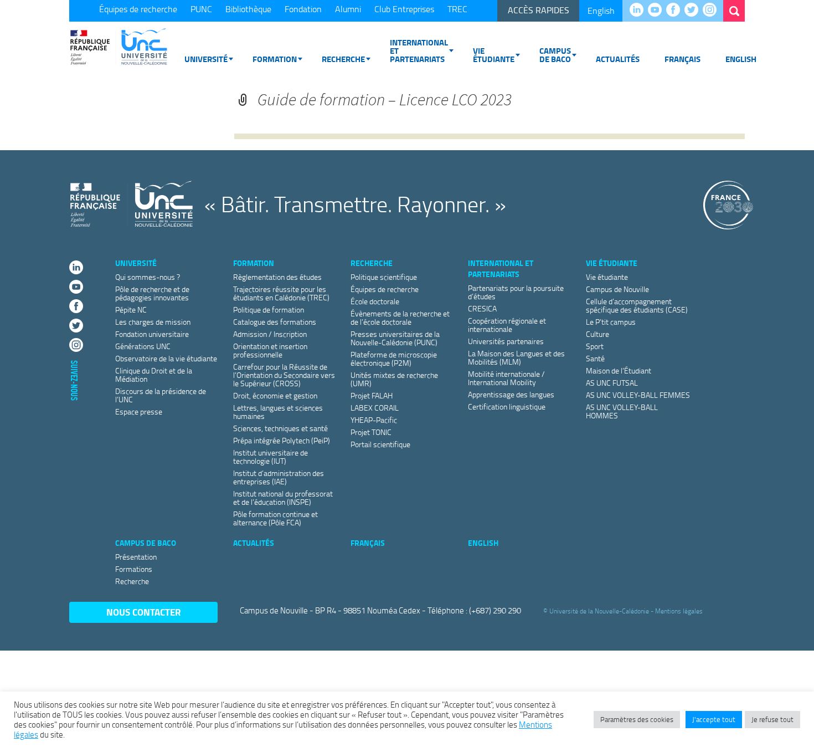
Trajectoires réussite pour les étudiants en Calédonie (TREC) (281, 293)
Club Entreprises (404, 9)
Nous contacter (143, 612)
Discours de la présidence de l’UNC (160, 395)
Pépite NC (131, 309)
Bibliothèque (248, 9)
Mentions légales (679, 611)
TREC (457, 9)
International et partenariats (419, 50)
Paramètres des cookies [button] (636, 719)
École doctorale (375, 301)
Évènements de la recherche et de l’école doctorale (400, 317)
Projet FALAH (372, 395)
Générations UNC (143, 346)
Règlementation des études (277, 277)
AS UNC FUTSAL (612, 382)
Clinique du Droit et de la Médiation (153, 374)
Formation (275, 59)
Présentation (136, 556)
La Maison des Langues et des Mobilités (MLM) (516, 357)
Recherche (343, 59)
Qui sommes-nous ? (147, 277)
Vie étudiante (493, 54)
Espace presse (138, 411)
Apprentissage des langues (511, 394)
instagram (712, 10)
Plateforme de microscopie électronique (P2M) (394, 358)
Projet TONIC (371, 432)
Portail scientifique (380, 444)
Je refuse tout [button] (772, 719)
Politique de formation (268, 309)
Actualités (618, 59)
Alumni (348, 9)
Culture (597, 334)
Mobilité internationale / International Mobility (506, 378)
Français (682, 59)
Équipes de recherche (138, 9)
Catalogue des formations (274, 321)
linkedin (639, 10)
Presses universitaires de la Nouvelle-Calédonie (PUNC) (395, 338)
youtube (657, 10)
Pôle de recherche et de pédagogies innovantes (152, 293)
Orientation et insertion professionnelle (270, 350)
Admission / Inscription (270, 334)
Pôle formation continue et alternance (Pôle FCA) (275, 518)
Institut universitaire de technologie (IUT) (270, 456)
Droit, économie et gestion (275, 395)
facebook (676, 10)
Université (206, 59)
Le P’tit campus (611, 321)
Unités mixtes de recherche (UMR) (394, 379)
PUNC (201, 9)
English (601, 10)
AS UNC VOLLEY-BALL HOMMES (622, 411)
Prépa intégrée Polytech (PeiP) (281, 440)
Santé (595, 358)
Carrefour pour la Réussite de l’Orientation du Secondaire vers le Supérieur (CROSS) (284, 374)
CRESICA (482, 308)
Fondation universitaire (152, 334)
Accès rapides (538, 10)
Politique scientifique (384, 277)
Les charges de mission (152, 321)
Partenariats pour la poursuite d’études (516, 292)
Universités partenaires (506, 341)
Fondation (303, 9)
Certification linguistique (506, 406)
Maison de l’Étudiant (618, 370)
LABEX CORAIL (375, 407)
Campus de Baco (555, 54)
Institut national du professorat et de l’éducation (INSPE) (283, 497)
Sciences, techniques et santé (280, 428)
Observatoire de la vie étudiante (166, 358)
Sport (595, 346)
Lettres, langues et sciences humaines (278, 411)
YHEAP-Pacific (374, 420)
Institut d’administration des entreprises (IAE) (278, 477)
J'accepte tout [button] (713, 719)
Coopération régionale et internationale (507, 324)
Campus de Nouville (617, 289)
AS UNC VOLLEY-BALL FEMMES (638, 395)
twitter (694, 10)
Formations (133, 569)
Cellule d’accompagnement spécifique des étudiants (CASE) (637, 305)
